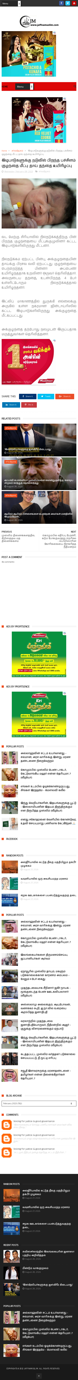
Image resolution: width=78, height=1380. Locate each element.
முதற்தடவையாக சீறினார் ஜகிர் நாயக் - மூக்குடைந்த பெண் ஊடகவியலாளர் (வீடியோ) (46, 991)
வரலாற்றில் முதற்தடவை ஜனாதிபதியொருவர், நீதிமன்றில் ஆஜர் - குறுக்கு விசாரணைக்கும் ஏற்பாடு (46, 1025)
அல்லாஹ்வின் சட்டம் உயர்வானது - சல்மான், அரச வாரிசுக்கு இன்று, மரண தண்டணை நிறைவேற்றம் (46, 757)
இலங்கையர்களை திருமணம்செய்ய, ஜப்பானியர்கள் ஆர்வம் (44, 957)
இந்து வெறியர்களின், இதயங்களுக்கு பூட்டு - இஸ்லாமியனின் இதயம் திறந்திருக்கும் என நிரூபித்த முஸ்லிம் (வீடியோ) (48, 807)
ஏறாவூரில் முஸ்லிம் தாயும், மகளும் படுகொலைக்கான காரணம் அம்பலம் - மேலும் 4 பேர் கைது (45, 975)
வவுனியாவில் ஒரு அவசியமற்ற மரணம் (44, 879)
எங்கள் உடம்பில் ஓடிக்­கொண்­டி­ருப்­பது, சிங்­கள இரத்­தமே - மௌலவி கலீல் (45, 788)
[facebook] (61, 3)
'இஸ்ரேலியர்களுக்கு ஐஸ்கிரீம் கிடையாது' (28, 449)
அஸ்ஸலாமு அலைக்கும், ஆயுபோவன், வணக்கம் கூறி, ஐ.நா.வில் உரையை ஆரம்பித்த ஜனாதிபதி (46, 1008)
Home (5, 86)
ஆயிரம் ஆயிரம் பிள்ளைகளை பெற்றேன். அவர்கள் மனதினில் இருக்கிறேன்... (38, 515)
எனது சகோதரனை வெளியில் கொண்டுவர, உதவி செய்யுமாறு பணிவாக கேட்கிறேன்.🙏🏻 (48, 821)
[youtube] (74, 3)
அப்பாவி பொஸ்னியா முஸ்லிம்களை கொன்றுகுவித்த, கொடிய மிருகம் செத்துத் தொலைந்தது (38, 481)
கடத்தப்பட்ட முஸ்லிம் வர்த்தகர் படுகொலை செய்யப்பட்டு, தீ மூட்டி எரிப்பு (48, 1056)
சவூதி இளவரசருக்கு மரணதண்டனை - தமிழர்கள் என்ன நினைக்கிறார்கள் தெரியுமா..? (46, 1074)
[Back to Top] (39, 1376)
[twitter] (67, 3)
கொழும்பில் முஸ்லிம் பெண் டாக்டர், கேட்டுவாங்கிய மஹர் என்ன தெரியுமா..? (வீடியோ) (46, 773)
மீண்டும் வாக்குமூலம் (35, 1268)
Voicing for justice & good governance (34, 1121)
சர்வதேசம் (17, 150)
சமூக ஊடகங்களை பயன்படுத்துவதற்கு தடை (48, 895)
